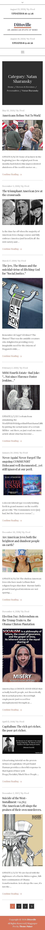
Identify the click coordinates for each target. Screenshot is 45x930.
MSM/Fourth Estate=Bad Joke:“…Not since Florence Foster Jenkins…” (21, 376)
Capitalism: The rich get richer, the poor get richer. (21, 728)
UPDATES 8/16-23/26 (22, 13)
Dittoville (22, 24)
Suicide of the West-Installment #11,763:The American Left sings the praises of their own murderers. (22, 803)
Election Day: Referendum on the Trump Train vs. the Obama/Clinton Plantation (20, 620)
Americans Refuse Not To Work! (21, 115)
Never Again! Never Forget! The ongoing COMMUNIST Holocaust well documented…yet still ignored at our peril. (22, 463)
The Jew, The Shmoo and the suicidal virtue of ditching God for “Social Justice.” (21, 269)
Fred (32, 9)
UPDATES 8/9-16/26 (22, 42)
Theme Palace (25, 926)
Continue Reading (10, 174)
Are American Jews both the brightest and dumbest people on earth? (21, 541)
